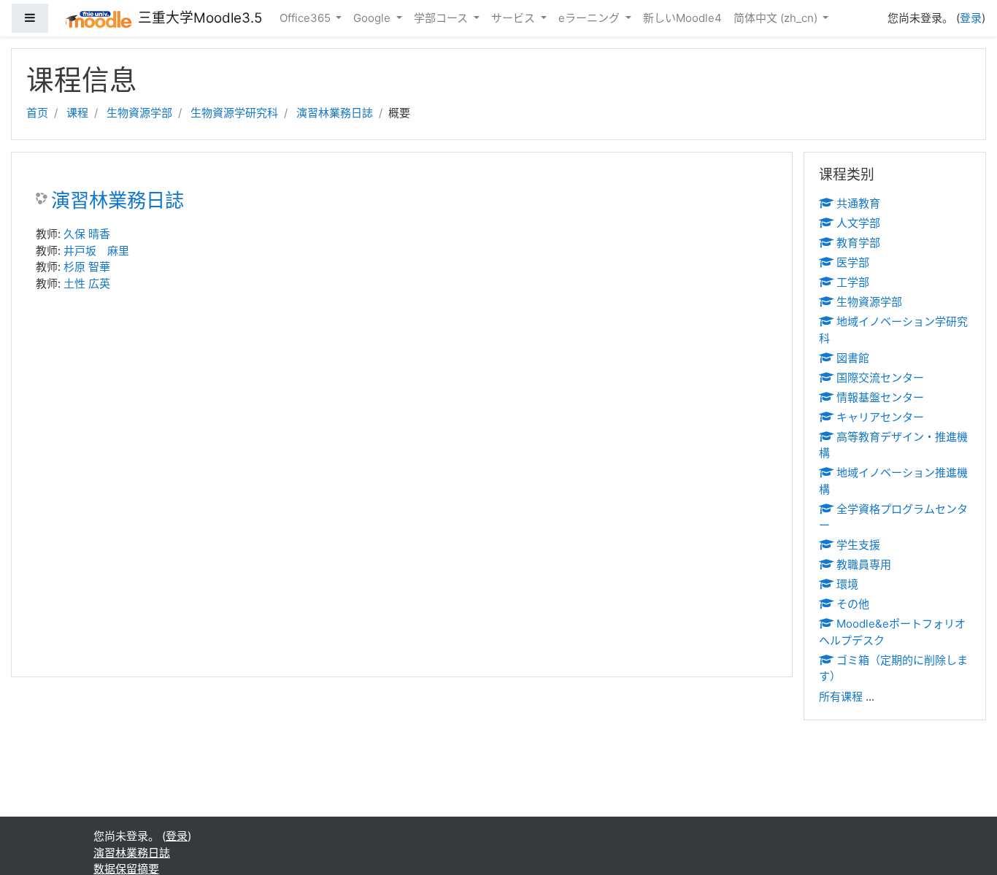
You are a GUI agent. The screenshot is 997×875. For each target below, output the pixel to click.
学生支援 (858, 545)
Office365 (307, 18)
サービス (514, 18)
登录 (971, 18)
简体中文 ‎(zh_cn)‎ (777, 18)
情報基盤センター (880, 397)
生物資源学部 (139, 113)
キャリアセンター (880, 417)
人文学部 (858, 223)
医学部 (852, 262)
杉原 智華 (86, 267)
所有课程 (841, 697)
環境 (847, 584)
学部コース (442, 18)
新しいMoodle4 (682, 18)
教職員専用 (863, 564)
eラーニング (590, 18)
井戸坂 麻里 (96, 251)
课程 (77, 113)
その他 (852, 604)
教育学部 (858, 243)
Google (373, 18)
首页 (37, 113)
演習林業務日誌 (334, 113)
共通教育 (858, 203)
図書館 (852, 358)
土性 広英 (86, 283)
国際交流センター (880, 378)
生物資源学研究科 (234, 113)
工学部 (852, 282)
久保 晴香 (86, 234)
